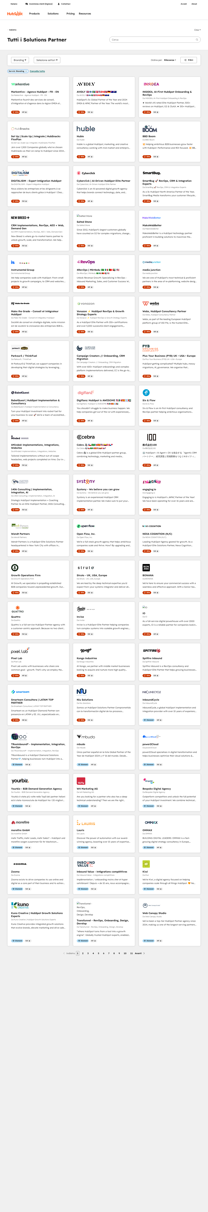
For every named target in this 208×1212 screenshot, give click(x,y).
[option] (19, 60)
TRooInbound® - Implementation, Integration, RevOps (38, 746)
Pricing (71, 13)
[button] (197, 30)
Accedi (184, 4)
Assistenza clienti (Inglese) (41, 4)
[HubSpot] (15, 13)
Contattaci (65, 4)
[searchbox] (155, 40)
